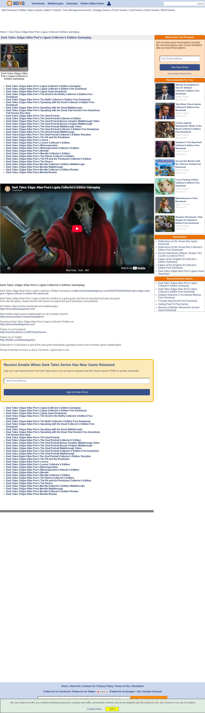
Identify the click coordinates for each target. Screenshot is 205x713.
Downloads (38, 3)
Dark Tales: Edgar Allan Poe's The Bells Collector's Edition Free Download (48, 99)
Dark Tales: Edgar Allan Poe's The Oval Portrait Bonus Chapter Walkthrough (49, 124)
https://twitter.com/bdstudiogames (17, 340)
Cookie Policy (94, 709)
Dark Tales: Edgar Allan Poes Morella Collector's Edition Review (42, 169)
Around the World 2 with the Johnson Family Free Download (188, 164)
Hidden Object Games (31, 10)
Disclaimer (138, 686)
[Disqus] (76, 554)
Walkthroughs (55, 3)
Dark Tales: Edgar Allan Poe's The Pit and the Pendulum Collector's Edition (48, 159)
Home (64, 686)
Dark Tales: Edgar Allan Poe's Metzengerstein (32, 145)
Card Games (136, 10)
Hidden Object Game (92, 3)
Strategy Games (101, 10)
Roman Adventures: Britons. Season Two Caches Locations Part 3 (180, 254)
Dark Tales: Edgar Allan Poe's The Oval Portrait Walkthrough (40, 132)
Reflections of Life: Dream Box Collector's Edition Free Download (180, 248)
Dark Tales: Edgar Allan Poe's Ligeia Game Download (36, 91)
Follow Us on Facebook (56, 691)
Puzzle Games (119, 10)
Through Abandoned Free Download (177, 301)
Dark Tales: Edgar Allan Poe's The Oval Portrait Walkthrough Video (44, 126)
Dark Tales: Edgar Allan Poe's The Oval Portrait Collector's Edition (43, 118)
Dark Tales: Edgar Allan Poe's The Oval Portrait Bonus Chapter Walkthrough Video (53, 121)
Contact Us (88, 686)
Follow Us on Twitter (83, 691)
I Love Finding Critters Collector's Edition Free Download (187, 183)
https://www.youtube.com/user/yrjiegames (22, 316)
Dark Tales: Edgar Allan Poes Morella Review (31, 172)
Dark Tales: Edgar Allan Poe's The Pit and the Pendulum (38, 137)
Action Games (151, 10)
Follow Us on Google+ (122, 691)
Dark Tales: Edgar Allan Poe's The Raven (29, 161)
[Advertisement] (102, 22)
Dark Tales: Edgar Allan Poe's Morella (27, 150)
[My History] (109, 4)
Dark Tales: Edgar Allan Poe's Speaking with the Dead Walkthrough (44, 107)
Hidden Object (182, 96)
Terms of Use (122, 686)
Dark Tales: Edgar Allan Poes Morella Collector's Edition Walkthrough (45, 164)
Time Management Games (77, 10)
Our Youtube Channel (149, 691)
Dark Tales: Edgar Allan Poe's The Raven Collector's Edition (40, 156)
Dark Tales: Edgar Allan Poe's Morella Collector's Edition (38, 153)
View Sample (173, 74)
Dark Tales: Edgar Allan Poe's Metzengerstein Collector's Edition (42, 148)
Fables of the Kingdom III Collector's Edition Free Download (177, 266)
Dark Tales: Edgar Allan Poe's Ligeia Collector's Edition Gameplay (43, 86)
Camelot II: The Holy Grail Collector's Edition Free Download (188, 145)
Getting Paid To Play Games (173, 304)
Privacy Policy (185, 74)
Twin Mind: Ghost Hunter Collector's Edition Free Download (188, 107)
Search (200, 4)
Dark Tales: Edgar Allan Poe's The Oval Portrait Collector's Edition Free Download (52, 129)
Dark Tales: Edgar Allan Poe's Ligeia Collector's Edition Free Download (46, 89)
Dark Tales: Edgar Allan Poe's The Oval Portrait (32, 115)
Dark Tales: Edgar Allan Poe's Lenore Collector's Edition (38, 142)
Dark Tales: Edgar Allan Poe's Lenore (27, 140)
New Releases (9, 10)
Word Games (168, 10)
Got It (112, 709)
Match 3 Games (52, 10)
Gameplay (72, 3)
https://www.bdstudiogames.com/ (17, 309)
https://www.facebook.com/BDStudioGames (23, 332)
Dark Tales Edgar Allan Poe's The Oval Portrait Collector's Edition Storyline (48, 134)
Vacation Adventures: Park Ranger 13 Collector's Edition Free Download (188, 220)
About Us (75, 686)
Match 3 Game (182, 204)
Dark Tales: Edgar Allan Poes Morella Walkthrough (34, 167)
